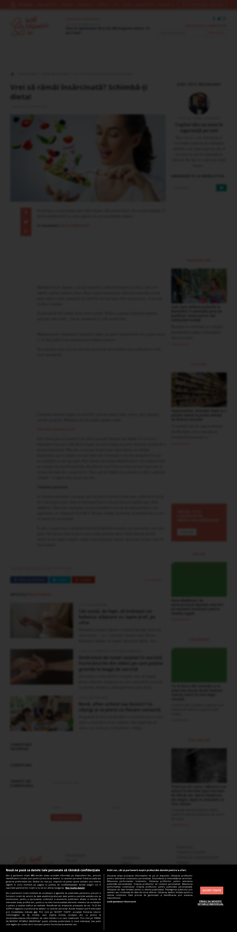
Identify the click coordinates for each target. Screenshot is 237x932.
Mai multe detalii (75, 887)
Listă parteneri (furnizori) (121, 901)
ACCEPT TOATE (212, 890)
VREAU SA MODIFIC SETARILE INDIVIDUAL (210, 903)
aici (35, 911)
